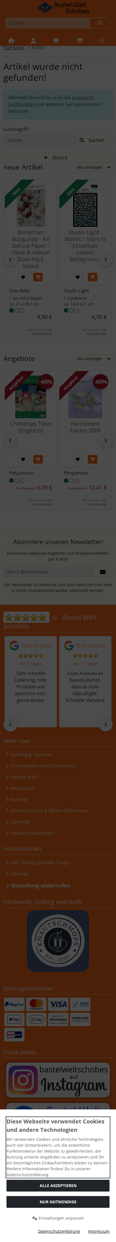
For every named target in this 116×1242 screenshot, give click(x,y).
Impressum (99, 1231)
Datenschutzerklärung (59, 1231)
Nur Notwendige (58, 1201)
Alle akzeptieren (58, 1185)
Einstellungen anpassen (60, 1218)
